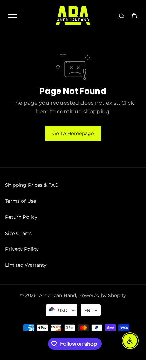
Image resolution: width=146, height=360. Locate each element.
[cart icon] (134, 15)
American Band (57, 295)
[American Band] (73, 15)
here (42, 111)
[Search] (121, 15)
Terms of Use (20, 201)
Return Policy (21, 217)
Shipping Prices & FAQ (32, 185)
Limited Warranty (26, 265)
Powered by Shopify (102, 295)
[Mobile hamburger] (12, 15)
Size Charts (18, 233)
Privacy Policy (22, 249)
